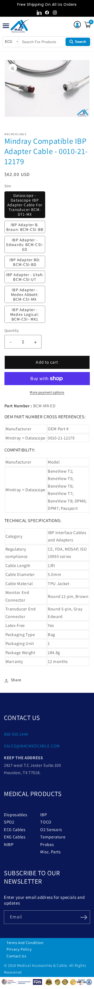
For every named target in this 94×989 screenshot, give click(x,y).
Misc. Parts (50, 852)
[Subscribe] (84, 916)
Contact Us (16, 955)
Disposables (15, 815)
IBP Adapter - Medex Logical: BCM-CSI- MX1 (24, 314)
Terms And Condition (25, 942)
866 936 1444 (16, 734)
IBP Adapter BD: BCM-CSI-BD (24, 262)
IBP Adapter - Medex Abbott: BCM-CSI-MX (25, 294)
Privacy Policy (19, 949)
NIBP (9, 844)
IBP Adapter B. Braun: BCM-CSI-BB (24, 227)
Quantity (11, 330)
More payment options (47, 392)
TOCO (45, 822)
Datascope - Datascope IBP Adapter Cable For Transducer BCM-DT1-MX (25, 205)
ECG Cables (15, 829)
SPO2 (9, 822)
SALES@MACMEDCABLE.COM (32, 746)
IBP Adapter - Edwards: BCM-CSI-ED (24, 244)
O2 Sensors (51, 829)
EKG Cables (15, 837)
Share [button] (16, 679)
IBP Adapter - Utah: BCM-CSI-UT (25, 277)
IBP (43, 815)
